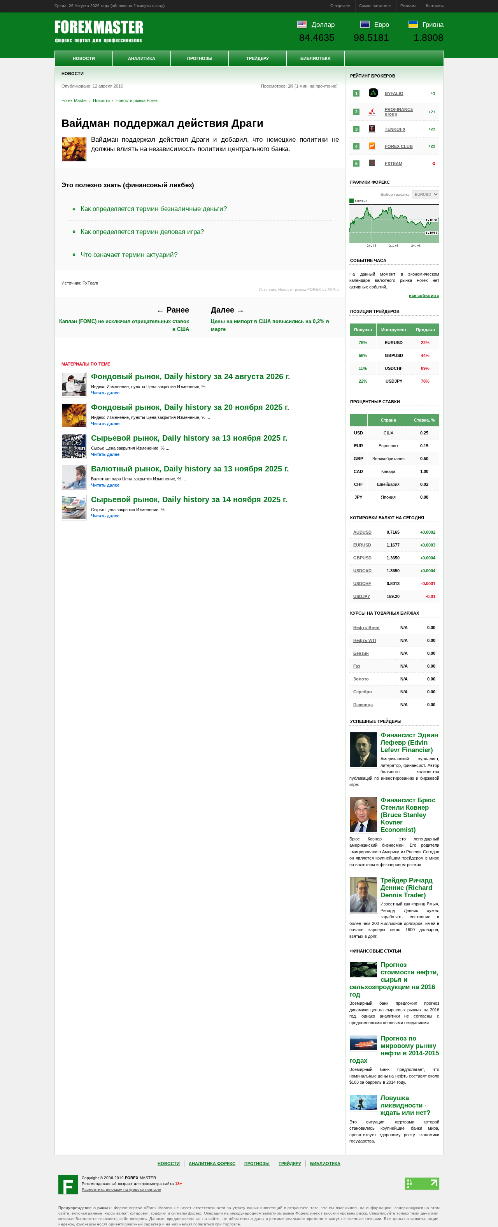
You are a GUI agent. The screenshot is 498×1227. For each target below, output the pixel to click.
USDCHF (362, 583)
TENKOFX (395, 129)
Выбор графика (395, 194)
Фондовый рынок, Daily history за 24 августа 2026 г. (190, 376)
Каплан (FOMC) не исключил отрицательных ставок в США (124, 319)
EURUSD (362, 545)
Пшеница (363, 704)
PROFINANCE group (399, 111)
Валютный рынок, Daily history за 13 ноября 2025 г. (190, 468)
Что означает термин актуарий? (129, 254)
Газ (356, 666)
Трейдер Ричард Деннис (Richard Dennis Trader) (407, 887)
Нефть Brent (366, 627)
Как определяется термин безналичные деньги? (154, 208)
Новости (84, 58)
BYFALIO (394, 93)
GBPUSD (362, 557)
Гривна (433, 24)
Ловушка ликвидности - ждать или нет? (405, 1105)
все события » (424, 295)
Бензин (361, 653)
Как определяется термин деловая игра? (142, 231)
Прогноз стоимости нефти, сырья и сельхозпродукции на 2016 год (393, 979)
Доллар (323, 24)
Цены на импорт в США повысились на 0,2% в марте (270, 319)
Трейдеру (257, 58)
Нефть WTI (364, 640)
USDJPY (361, 596)
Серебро (362, 691)
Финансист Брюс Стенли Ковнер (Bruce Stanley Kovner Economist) (408, 814)
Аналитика (141, 58)
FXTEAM (393, 163)
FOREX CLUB (399, 146)
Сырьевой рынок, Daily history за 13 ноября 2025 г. (189, 438)
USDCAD (362, 570)
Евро (381, 24)
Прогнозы (199, 58)
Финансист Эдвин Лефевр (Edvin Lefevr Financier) (409, 742)
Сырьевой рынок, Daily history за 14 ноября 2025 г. (189, 499)
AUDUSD (362, 532)
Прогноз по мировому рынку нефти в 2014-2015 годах (394, 1049)
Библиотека (315, 58)
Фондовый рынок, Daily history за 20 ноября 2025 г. (190, 407)
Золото (361, 679)
